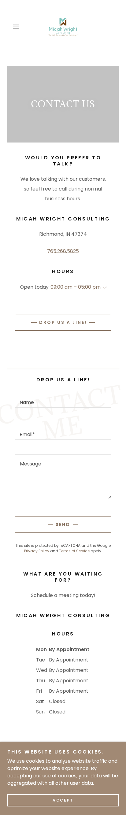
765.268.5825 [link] (63, 251)
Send (63, 524)
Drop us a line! (63, 322)
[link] (63, 27)
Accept (63, 800)
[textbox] (63, 399)
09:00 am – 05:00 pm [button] (75, 287)
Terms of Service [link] (74, 551)
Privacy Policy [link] (36, 551)
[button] (18, 27)
